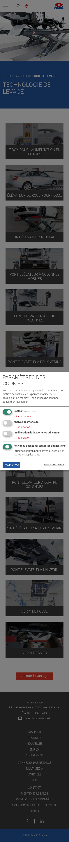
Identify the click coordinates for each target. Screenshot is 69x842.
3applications (22, 416)
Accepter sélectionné (54, 465)
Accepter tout (11, 464)
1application (22, 427)
